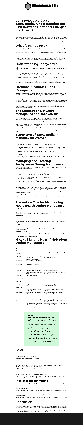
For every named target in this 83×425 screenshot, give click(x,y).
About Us (49, 10)
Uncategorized (24, 33)
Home (33, 10)
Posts (41, 10)
